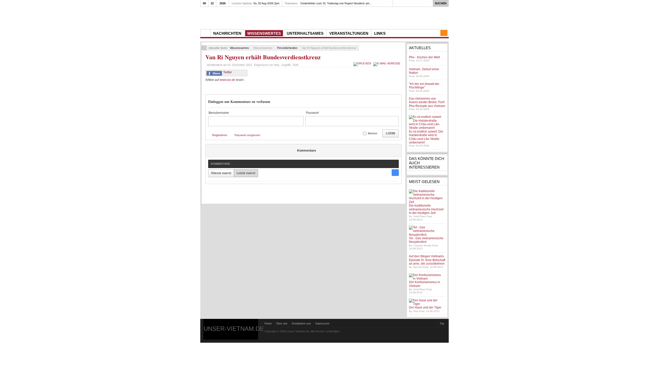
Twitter (227, 72)
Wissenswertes (239, 47)
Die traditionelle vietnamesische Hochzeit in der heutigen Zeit (426, 209)
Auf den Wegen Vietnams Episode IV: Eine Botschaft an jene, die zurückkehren (427, 259)
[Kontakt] (443, 33)
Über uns (281, 323)
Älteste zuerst (221, 173)
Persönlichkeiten (287, 47)
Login (390, 133)
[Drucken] (362, 63)
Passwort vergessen (247, 135)
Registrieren (219, 135)
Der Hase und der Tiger (425, 307)
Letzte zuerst (246, 173)
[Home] (205, 33)
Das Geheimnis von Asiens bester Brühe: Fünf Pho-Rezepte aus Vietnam (427, 102)
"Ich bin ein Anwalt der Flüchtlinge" (424, 85)
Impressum (322, 323)
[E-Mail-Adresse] (387, 63)
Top (442, 323)
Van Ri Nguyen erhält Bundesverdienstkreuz (263, 56)
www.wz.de (227, 80)
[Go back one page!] (204, 47)
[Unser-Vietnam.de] (248, 17)
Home (268, 323)
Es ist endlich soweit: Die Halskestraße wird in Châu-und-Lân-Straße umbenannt (426, 137)
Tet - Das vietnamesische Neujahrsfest (426, 240)
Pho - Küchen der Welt (424, 57)
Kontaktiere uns (301, 323)
